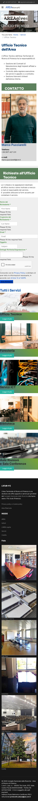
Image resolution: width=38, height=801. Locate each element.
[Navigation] (2, 7)
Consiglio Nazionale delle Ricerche (16, 496)
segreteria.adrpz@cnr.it (27, 2)
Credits (4, 535)
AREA (9, 7)
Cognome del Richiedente (5, 218)
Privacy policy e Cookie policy (12, 504)
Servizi (4, 531)
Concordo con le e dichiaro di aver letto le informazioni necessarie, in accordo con (18, 275)
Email (3, 232)
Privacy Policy (19, 273)
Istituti (4, 523)
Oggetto (3, 242)
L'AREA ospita (6, 527)
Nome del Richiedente (5, 203)
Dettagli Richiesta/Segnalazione (13, 250)
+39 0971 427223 (10, 2)
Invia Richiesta (6, 282)
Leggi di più (7, 319)
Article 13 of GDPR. (18, 278)
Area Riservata (7, 508)
